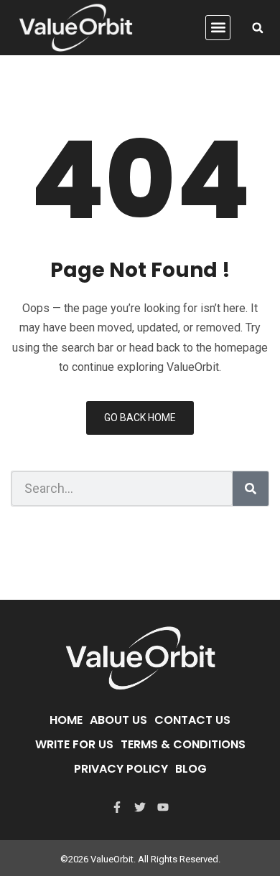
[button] (217, 27)
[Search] (251, 488)
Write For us (74, 744)
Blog (191, 768)
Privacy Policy (121, 768)
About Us (118, 720)
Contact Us (192, 720)
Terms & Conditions (183, 744)
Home (66, 720)
